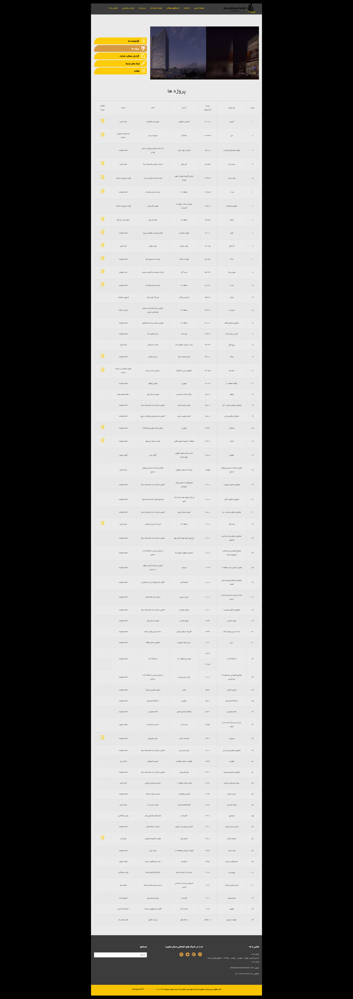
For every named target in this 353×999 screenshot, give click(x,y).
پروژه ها (136, 49)
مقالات (137, 71)
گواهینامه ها (134, 41)
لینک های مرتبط (133, 64)
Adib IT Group (150, 989)
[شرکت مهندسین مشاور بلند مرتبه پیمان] (239, 8)
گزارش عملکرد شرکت (130, 56)
